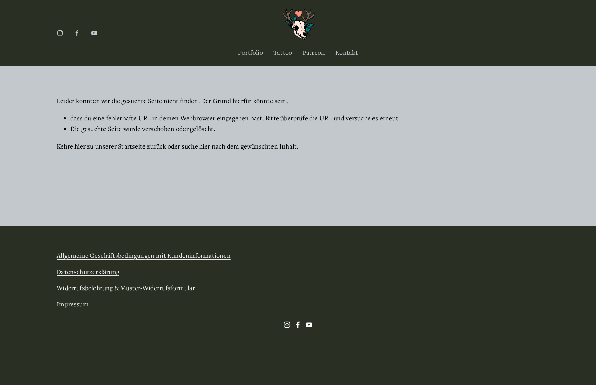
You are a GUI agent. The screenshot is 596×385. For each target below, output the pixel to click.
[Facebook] (76, 33)
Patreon (313, 52)
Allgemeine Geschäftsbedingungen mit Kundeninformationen (144, 255)
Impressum (73, 304)
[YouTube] (94, 33)
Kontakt (346, 52)
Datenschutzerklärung (88, 271)
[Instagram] (60, 33)
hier (80, 146)
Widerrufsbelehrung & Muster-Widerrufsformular (126, 288)
